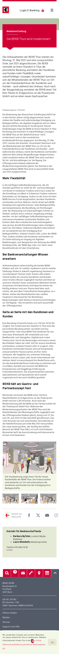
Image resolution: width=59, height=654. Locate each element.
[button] (10, 498)
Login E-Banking (29, 10)
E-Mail (9, 550)
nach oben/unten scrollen (55, 573)
